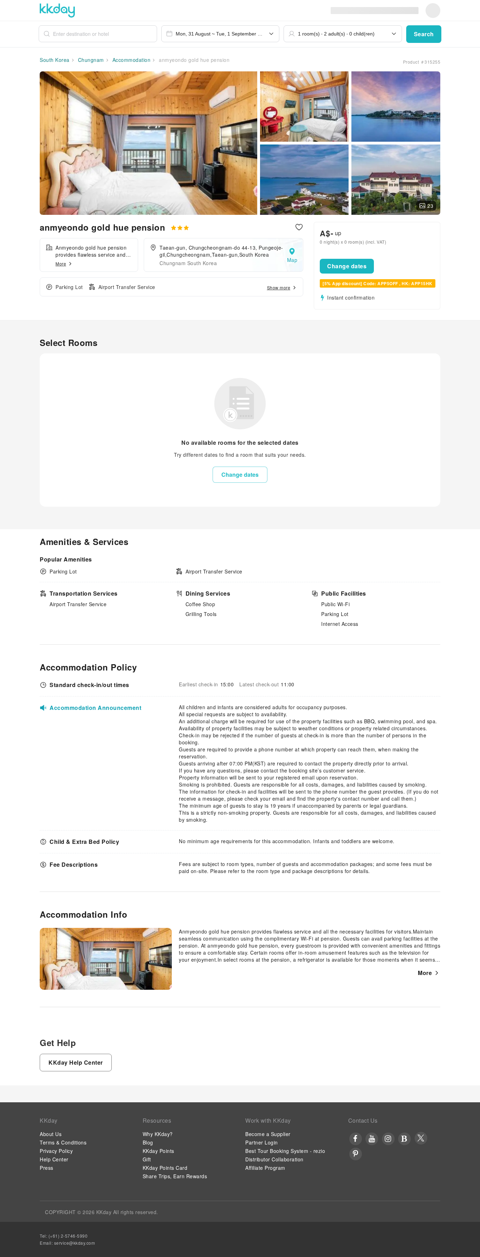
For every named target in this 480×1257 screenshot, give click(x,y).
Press (46, 1167)
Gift (147, 1159)
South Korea (55, 59)
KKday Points (158, 1150)
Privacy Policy (56, 1150)
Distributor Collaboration (274, 1159)
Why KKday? (158, 1133)
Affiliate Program (265, 1167)
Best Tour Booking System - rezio (285, 1150)
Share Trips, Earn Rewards (175, 1176)
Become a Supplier (268, 1133)
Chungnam (90, 59)
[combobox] (220, 33)
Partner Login (261, 1142)
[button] (423, 34)
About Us (50, 1133)
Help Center (54, 1159)
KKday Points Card (165, 1167)
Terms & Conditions (63, 1142)
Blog (148, 1142)
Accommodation (130, 59)
